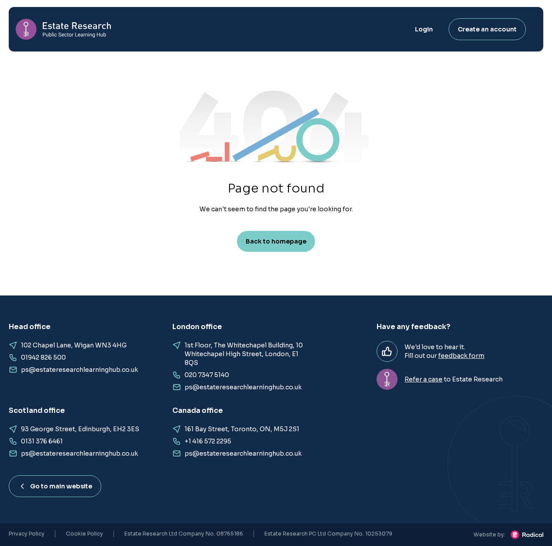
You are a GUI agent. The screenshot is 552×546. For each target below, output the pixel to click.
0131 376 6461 (42, 441)
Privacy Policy (27, 533)
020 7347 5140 (207, 375)
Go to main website (61, 486)
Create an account (487, 29)
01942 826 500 (43, 357)
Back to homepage (276, 241)
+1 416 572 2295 (208, 441)
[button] (276, 133)
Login (424, 29)
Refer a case (423, 379)
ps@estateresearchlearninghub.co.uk (79, 370)
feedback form (461, 356)
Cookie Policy (84, 533)
